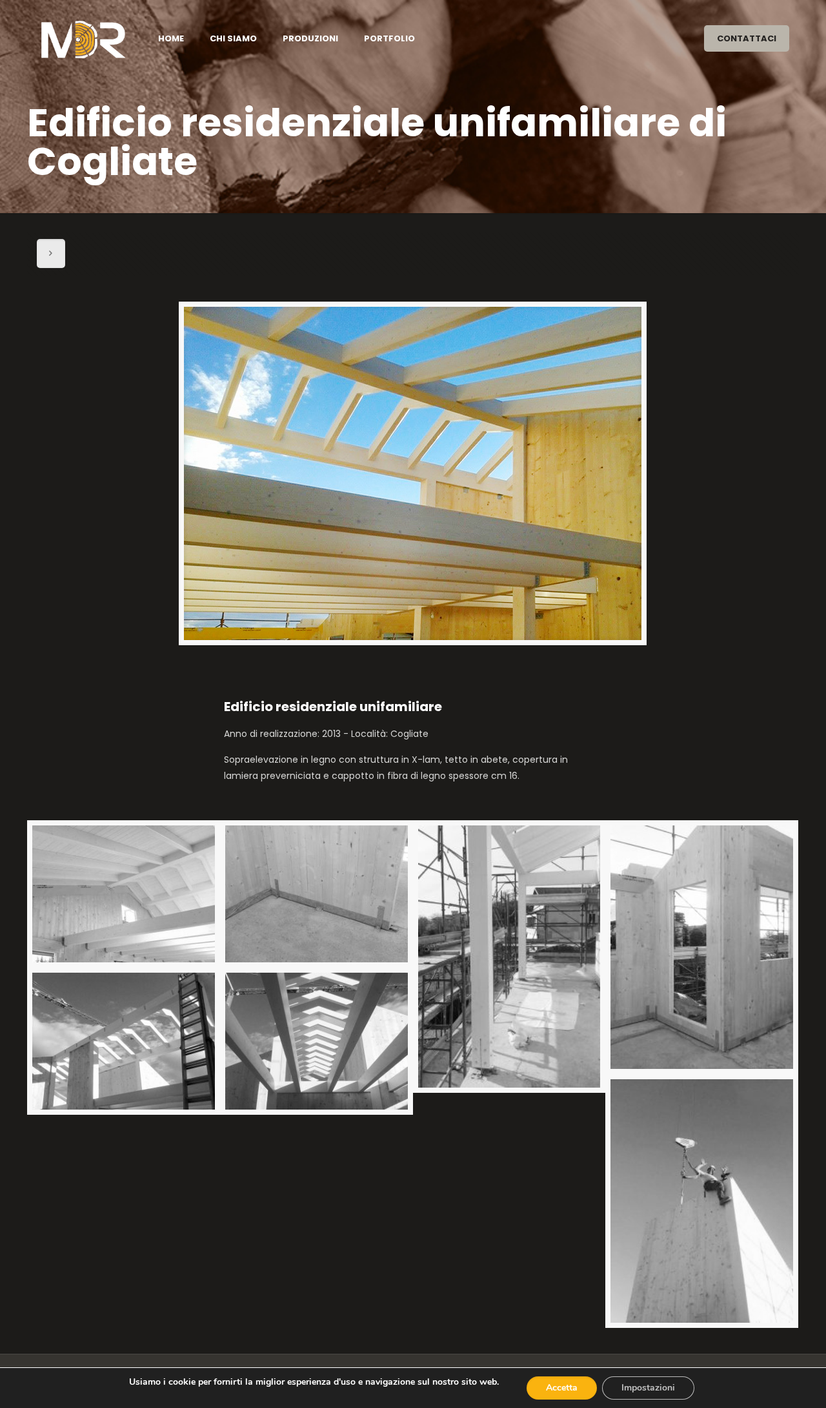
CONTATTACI (746, 38)
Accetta (562, 1388)
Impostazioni (648, 1388)
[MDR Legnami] (83, 39)
